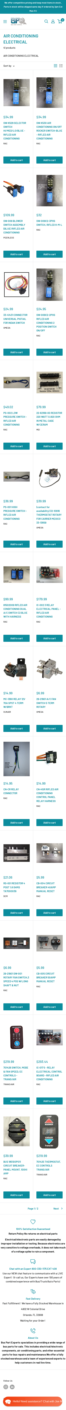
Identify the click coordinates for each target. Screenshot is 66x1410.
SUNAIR (7, 712)
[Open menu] (5, 21)
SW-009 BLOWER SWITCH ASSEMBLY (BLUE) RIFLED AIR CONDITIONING (14, 226)
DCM (5, 896)
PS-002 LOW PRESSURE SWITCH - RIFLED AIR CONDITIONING (15, 418)
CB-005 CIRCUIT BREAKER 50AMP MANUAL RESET (46, 977)
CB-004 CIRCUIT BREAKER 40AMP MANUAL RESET (46, 887)
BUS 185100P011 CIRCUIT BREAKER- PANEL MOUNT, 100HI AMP (15, 1167)
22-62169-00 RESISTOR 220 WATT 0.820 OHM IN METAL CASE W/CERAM (49, 418)
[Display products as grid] (55, 65)
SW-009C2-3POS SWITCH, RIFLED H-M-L (49, 222)
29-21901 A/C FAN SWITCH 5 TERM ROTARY (46, 702)
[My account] (53, 21)
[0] (60, 21)
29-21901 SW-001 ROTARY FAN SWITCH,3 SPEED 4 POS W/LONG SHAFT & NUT (16, 979)
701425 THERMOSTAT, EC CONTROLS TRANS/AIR (48, 1165)
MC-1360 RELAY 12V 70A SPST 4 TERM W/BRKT (14, 702)
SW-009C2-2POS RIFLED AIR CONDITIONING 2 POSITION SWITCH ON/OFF (46, 322)
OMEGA (6, 327)
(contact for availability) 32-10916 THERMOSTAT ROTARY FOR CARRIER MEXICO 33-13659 (49, 515)
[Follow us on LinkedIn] (12, 1387)
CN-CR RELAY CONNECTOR (11, 791)
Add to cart (16, 160)
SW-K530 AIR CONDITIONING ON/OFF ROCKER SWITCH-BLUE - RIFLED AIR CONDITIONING (49, 130)
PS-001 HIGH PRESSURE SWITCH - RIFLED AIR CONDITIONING (15, 513)
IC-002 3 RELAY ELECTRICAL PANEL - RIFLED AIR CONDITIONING (48, 610)
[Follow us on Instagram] (5, 1387)
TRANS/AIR (8, 1084)
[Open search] (46, 21)
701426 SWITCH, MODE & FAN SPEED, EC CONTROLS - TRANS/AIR (15, 1073)
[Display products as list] (61, 65)
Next (56, 1208)
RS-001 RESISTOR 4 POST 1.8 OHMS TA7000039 (14, 887)
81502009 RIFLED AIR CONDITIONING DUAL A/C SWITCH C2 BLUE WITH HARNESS (15, 610)
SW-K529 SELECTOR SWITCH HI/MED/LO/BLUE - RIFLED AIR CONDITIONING (14, 130)
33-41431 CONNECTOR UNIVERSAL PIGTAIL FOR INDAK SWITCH (15, 318)
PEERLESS (8, 237)
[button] (32, 1401)
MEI (38, 429)
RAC (5, 143)
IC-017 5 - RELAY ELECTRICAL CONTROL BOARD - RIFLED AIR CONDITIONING (49, 1073)
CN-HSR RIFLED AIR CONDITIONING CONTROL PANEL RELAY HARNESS (47, 795)
